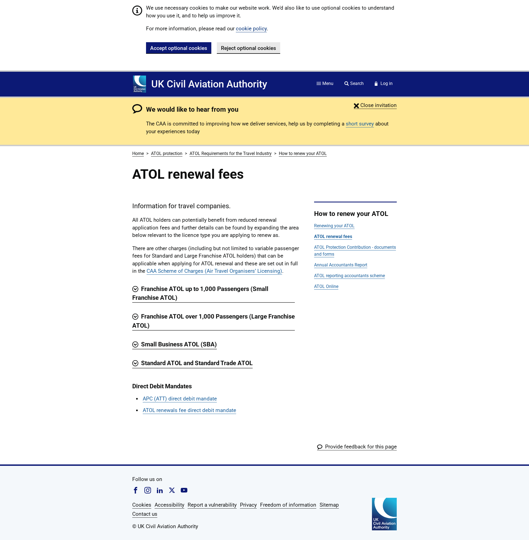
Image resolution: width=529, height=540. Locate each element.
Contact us (144, 514)
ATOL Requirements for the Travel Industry (231, 153)
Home (138, 153)
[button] (375, 105)
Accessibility (169, 505)
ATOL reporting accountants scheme (349, 275)
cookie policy (251, 28)
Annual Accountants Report (340, 265)
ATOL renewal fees (333, 236)
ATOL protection (166, 153)
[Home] (139, 84)
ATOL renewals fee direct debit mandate (189, 410)
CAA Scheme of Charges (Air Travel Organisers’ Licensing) (214, 271)
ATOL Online (326, 286)
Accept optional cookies (178, 48)
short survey (360, 124)
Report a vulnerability (212, 505)
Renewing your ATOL (334, 225)
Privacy (248, 505)
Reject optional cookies (248, 48)
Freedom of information (288, 505)
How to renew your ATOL (303, 153)
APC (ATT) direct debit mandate (180, 398)
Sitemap (329, 505)
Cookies (141, 505)
